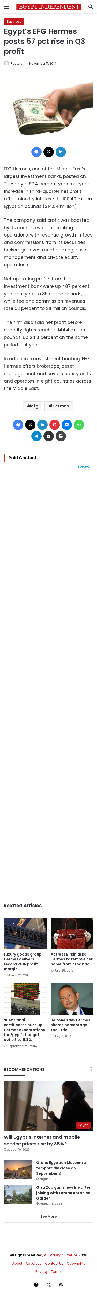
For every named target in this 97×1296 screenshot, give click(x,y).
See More (48, 1216)
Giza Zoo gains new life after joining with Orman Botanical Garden (64, 1193)
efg (34, 406)
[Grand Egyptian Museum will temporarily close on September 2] (18, 1169)
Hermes (61, 406)
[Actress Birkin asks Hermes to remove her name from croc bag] (72, 933)
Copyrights (76, 1263)
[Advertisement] (48, 685)
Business (14, 21)
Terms (56, 1271)
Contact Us (54, 1263)
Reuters (16, 63)
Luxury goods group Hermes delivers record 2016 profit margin (23, 962)
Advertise (34, 1263)
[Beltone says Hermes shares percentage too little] (72, 999)
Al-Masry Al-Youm (60, 1255)
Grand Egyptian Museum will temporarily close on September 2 (63, 1168)
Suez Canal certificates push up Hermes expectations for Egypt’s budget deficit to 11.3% (24, 1029)
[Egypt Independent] (48, 7)
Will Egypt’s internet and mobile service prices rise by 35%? (42, 1140)
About (17, 1263)
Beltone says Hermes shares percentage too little (70, 1024)
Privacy (41, 1271)
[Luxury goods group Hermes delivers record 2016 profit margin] (25, 933)
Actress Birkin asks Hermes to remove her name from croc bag (72, 959)
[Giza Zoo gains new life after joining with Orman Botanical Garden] (18, 1194)
